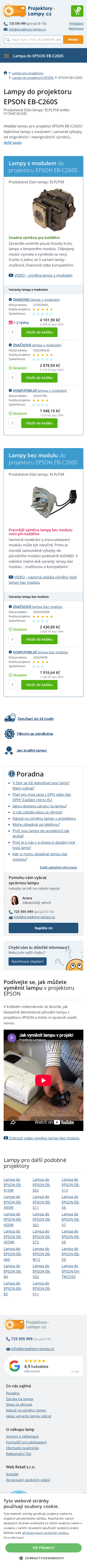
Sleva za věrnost (19, 1404)
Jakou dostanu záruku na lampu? (40, 806)
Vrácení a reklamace (22, 1436)
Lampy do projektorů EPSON (33, 77)
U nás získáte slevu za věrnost (37, 812)
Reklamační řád (18, 1453)
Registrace (76, 28)
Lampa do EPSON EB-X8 (71, 1236)
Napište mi (44, 928)
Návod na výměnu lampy (26, 1410)
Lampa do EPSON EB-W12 (42, 1254)
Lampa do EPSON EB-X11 (42, 1288)
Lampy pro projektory (28, 73)
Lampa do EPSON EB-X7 (71, 1219)
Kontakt (12, 1474)
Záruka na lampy (19, 1398)
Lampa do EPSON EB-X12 (71, 1185)
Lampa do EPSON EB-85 (13, 1288)
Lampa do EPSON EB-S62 (42, 1219)
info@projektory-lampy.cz (27, 29)
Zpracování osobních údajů (28, 1479)
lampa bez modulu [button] (38, 606)
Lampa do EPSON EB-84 (13, 1271)
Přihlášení (76, 23)
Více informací (14, 1538)
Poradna (13, 1393)
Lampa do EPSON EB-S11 (42, 1202)
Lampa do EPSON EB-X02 (42, 1271)
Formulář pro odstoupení (26, 1442)
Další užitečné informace (58, 867)
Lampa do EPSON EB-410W (13, 1185)
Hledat (73, 39)
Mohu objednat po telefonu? (36, 824)
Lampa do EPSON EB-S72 (42, 1236)
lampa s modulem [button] (36, 299)
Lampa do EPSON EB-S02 (42, 1185)
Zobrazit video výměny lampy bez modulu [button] (44, 1138)
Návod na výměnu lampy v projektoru (44, 818)
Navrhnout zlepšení (28, 961)
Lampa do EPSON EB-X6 (71, 1202)
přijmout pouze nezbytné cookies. (45, 1533)
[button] (43, 1558)
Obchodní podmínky (22, 1448)
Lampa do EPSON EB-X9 (71, 1254)
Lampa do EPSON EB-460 (13, 1254)
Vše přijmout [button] (44, 1548)
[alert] (43, 1529)
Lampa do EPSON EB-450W (13, 1219)
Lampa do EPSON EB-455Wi (13, 1236)
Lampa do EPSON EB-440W (13, 1202)
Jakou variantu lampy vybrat (28, 1416)
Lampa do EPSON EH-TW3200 (71, 1271)
